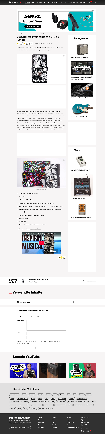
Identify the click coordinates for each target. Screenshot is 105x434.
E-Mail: (19, 337)
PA (61, 2)
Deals (88, 2)
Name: (18, 332)
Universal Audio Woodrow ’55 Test (81, 217)
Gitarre (27, 2)
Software (76, 2)
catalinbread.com (35, 229)
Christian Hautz (38, 43)
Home (18, 33)
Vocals (69, 2)
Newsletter (18, 427)
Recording (39, 2)
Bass (32, 2)
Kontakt (69, 417)
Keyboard (55, 2)
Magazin (82, 2)
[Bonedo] (15, 2)
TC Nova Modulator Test (78, 198)
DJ (44, 2)
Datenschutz (70, 422)
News (27, 33)
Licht (64, 2)
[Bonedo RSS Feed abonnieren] (95, 2)
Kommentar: (20, 320)
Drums (49, 2)
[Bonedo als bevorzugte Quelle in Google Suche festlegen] (28, 43)
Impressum (70, 420)
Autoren (69, 425)
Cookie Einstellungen (73, 427)
